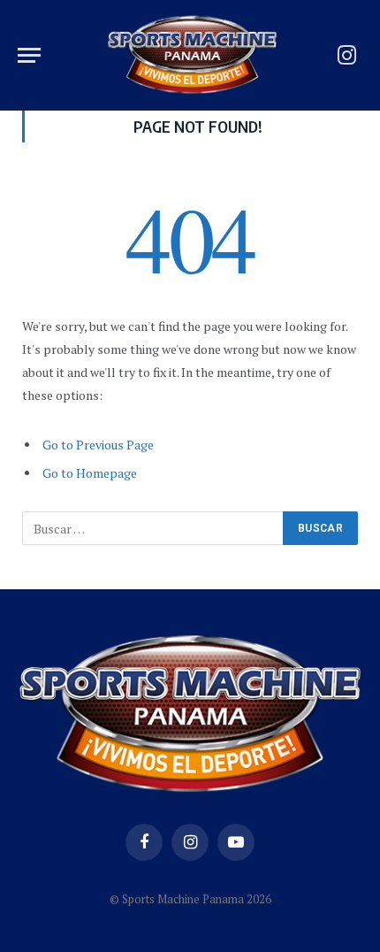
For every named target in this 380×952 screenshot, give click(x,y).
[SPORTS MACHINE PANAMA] (192, 55)
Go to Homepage (89, 472)
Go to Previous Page (98, 444)
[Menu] (29, 55)
